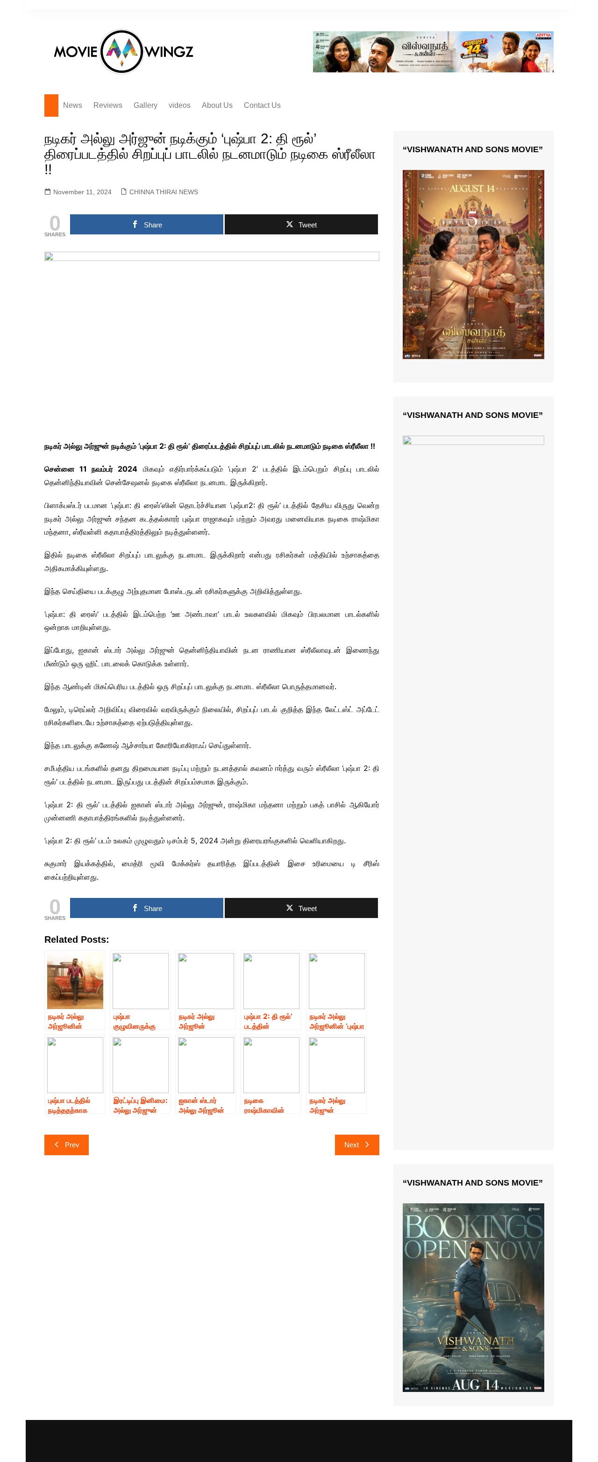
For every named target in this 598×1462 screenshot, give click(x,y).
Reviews (107, 105)
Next (351, 1145)
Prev (72, 1145)
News (72, 105)
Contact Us (262, 105)
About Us (217, 105)
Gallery (145, 105)
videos (180, 105)
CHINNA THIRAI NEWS (163, 192)
